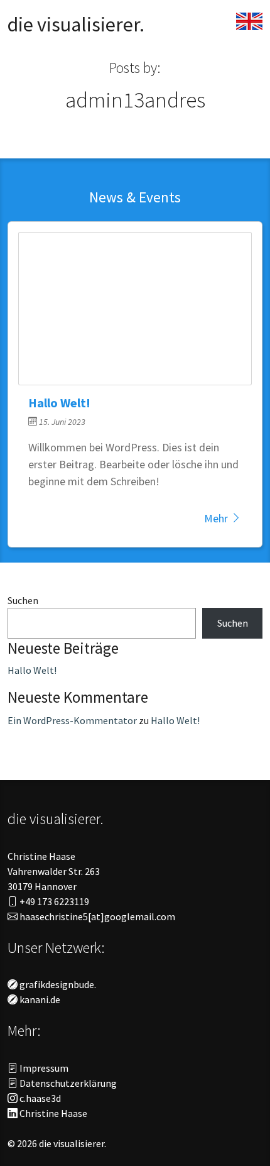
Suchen (23, 600)
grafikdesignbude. (57, 984)
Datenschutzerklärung (67, 1083)
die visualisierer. (76, 24)
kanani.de (39, 999)
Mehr (217, 518)
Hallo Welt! (32, 670)
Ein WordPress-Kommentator (72, 720)
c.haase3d (39, 1098)
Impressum (43, 1068)
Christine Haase (52, 1113)
